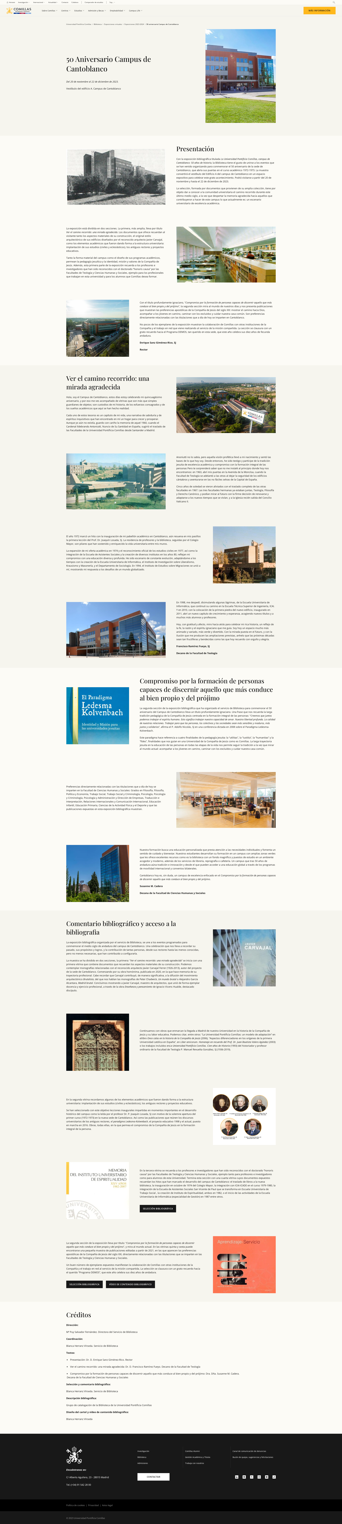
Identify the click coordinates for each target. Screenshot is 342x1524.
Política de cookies (75, 1505)
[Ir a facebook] (244, 1477)
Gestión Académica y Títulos (197, 1457)
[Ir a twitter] (251, 1477)
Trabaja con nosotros (194, 1463)
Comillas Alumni (192, 1451)
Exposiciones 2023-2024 (134, 24)
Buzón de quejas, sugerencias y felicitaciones (253, 1457)
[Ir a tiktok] (274, 1477)
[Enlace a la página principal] (19, 10)
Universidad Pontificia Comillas (78, 24)
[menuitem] (10, 2)
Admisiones (142, 1463)
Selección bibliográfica (158, 1208)
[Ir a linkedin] (236, 1477)
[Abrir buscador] (334, 2)
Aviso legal (107, 1505)
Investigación (143, 1451)
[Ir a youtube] (266, 1477)
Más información (320, 10)
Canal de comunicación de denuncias (249, 1451)
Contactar (153, 1476)
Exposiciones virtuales (113, 24)
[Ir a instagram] (259, 1477)
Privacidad (93, 1505)
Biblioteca (98, 24)
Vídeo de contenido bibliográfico (130, 1284)
